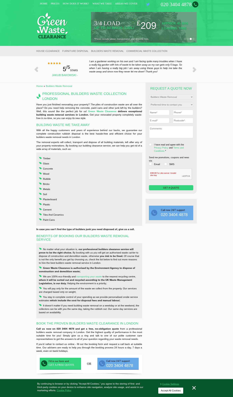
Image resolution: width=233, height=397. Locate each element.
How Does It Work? (76, 3)
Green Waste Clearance (102, 111)
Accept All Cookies (171, 390)
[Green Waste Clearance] (52, 25)
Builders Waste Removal (107, 51)
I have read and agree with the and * (169, 147)
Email (157, 164)
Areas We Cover (126, 3)
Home (43, 3)
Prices (55, 3)
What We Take (102, 3)
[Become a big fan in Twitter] (148, 4)
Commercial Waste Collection (146, 51)
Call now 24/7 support (174, 213)
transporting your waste (89, 276)
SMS (171, 164)
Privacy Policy (161, 147)
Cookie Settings (170, 384)
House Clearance (48, 51)
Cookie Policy (64, 390)
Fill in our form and (61, 363)
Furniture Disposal (75, 51)
